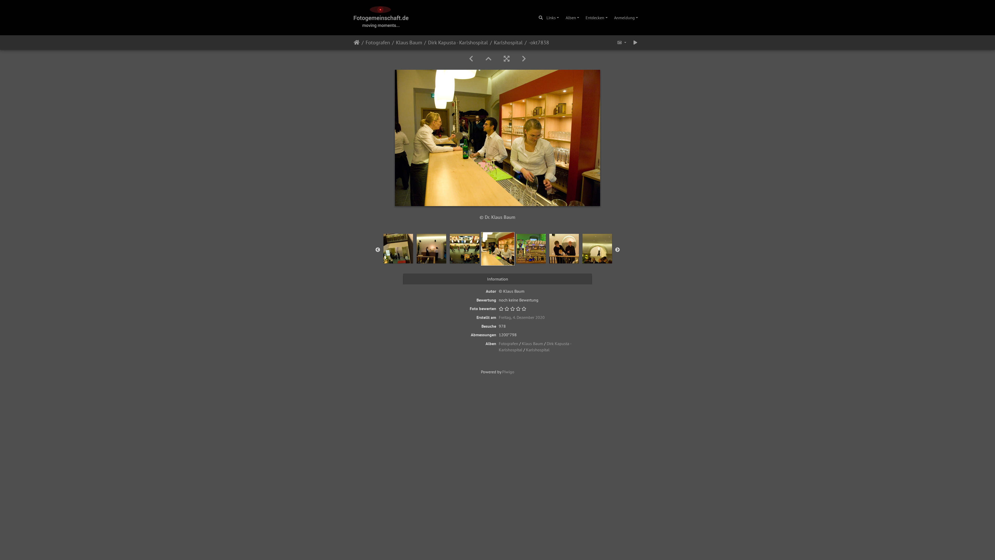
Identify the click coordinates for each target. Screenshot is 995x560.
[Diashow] (635, 42)
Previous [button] (377, 250)
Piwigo (508, 371)
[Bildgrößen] (622, 42)
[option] (398, 248)
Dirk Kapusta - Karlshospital (458, 42)
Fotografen (378, 42)
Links (551, 17)
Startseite (357, 42)
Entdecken (595, 17)
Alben (571, 17)
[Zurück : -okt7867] (471, 58)
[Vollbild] (506, 58)
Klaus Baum (409, 42)
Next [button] (617, 250)
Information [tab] (497, 279)
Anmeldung (624, 17)
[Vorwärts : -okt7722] (524, 58)
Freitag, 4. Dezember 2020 (522, 317)
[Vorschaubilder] (488, 58)
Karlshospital (508, 42)
